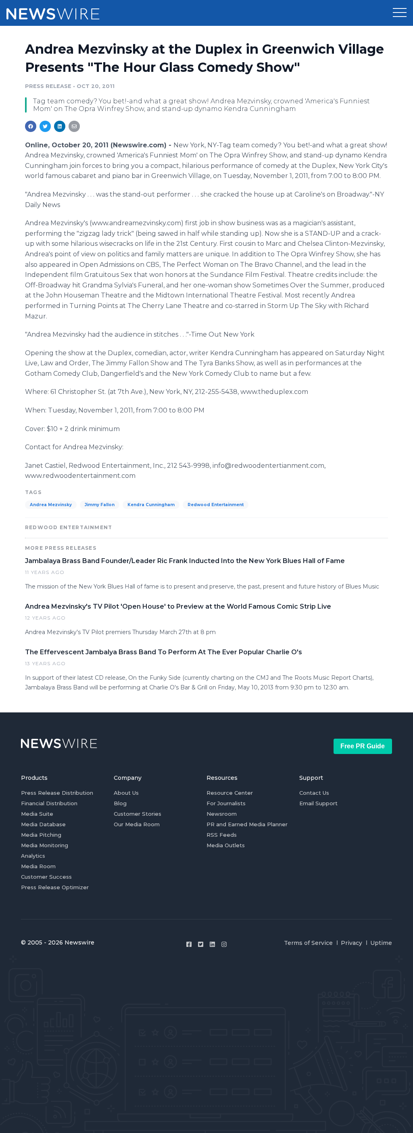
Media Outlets (225, 845)
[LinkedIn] (212, 944)
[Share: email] (74, 126)
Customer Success (46, 876)
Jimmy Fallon (100, 504)
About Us (126, 793)
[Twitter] (200, 944)
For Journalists (226, 803)
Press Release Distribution (57, 793)
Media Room (38, 866)
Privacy (351, 943)
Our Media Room (137, 824)
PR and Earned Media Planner (247, 824)
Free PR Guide (362, 746)
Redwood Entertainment (216, 504)
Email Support (318, 803)
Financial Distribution (49, 803)
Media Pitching (41, 834)
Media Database (43, 824)
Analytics (33, 855)
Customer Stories (137, 813)
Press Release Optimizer (55, 887)
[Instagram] (224, 944)
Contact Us (314, 793)
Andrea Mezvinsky (51, 504)
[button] (400, 13)
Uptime (381, 943)
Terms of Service (308, 943)
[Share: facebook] (30, 126)
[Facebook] (189, 944)
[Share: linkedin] (60, 126)
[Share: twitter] (45, 126)
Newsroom (221, 813)
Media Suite (37, 813)
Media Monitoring (44, 845)
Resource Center (229, 793)
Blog (120, 803)
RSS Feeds (221, 834)
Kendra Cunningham (151, 504)
